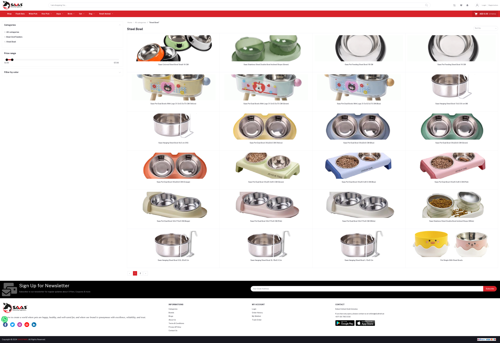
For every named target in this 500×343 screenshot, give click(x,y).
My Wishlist (256, 316)
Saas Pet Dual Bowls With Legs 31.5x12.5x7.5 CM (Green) (266, 104)
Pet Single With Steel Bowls (451, 260)
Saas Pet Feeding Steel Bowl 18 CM (359, 64)
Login (484, 5)
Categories (10, 25)
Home (129, 22)
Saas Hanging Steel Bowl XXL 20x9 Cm (173, 260)
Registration (493, 5)
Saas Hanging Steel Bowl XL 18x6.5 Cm (266, 260)
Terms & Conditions (176, 323)
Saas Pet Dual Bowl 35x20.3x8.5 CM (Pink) (451, 182)
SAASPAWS (23, 339)
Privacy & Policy (175, 327)
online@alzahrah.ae (376, 314)
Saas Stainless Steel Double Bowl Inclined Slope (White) (451, 221)
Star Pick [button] (46, 14)
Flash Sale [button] (20, 14)
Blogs (171, 316)
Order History (257, 313)
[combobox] (485, 28)
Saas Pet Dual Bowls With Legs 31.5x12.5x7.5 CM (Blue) (359, 104)
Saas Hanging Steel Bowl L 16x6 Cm (359, 260)
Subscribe (490, 289)
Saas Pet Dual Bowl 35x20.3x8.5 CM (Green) (266, 182)
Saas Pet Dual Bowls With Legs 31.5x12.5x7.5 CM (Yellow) (173, 104)
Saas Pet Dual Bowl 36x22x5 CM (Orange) (173, 182)
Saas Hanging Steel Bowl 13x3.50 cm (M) (451, 104)
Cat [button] (80, 14)
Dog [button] (91, 14)
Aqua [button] (58, 14)
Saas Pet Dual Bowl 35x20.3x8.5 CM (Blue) (359, 182)
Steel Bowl (11, 42)
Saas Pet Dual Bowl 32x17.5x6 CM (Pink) (266, 221)
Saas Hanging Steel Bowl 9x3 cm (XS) (173, 143)
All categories (12, 32)
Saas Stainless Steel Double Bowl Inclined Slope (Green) (266, 64)
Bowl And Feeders (14, 37)
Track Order (257, 320)
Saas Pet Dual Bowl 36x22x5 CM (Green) (451, 143)
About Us (172, 320)
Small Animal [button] (105, 14)
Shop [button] (9, 14)
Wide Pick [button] (33, 14)
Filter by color (11, 72)
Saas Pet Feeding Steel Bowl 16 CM (452, 64)
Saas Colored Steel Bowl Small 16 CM (173, 64)
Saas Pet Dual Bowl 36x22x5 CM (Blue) (358, 143)
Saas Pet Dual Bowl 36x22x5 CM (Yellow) (266, 143)
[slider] (6, 59)
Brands (171, 313)
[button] (467, 5)
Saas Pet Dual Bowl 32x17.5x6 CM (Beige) (173, 221)
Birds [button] (70, 14)
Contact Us (173, 331)
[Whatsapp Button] (4, 319)
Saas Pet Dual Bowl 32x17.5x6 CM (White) (358, 221)
